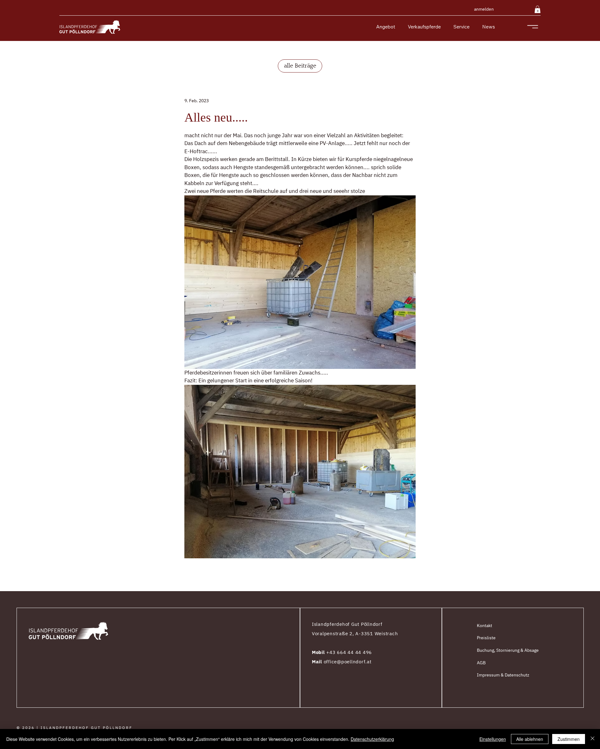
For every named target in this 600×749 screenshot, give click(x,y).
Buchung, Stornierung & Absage (508, 650)
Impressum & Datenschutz (503, 675)
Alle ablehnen (529, 739)
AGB (481, 663)
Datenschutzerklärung (372, 739)
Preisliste (486, 638)
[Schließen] (592, 739)
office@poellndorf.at (348, 662)
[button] (537, 9)
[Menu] (533, 27)
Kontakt (484, 625)
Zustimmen (569, 739)
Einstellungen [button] (492, 739)
